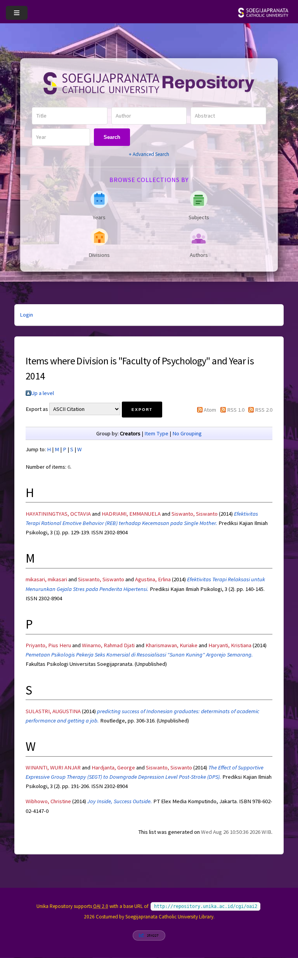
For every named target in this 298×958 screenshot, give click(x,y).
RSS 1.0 (235, 409)
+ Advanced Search (149, 154)
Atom (210, 409)
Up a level (42, 393)
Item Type (156, 433)
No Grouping (187, 433)
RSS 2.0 (263, 409)
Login (26, 314)
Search (112, 137)
